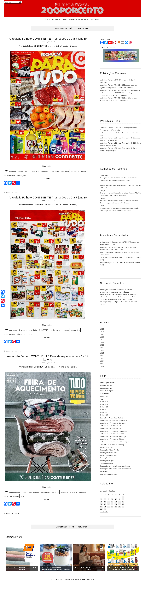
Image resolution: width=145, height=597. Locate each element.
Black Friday (104, 396)
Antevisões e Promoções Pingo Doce (113, 420)
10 (105, 502)
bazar (114, 297)
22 (123, 504)
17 (105, 504)
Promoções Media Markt (109, 455)
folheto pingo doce (123, 297)
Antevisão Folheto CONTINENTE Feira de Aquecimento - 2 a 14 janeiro (47, 358)
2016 (102, 356)
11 (108, 502)
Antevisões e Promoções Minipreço (113, 436)
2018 (102, 350)
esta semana (10, 175)
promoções (21, 175)
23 (101, 507)
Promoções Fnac (106, 447)
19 (112, 504)
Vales (65, 19)
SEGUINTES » (83, 28)
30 (101, 509)
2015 (102, 358)
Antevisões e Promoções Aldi (110, 428)
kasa (22, 496)
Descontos (95, 19)
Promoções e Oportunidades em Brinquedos (116, 469)
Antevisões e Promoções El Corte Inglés (114, 442)
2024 (102, 334)
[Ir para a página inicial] (72, 8)
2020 (102, 345)
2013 (102, 364)
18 (108, 504)
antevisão (45, 171)
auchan (127, 302)
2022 (102, 340)
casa (6, 496)
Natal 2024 (104, 401)
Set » (106, 512)
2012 (102, 366)
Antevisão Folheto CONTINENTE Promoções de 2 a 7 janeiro (48, 38)
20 (116, 504)
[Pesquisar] (20, 2)
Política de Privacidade (108, 474)
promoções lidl (110, 302)
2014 (102, 361)
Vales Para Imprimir (107, 391)
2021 (102, 342)
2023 (102, 337)
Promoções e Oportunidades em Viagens (115, 466)
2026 (102, 329)
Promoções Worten (107, 458)
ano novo (65, 171)
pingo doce (120, 302)
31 (105, 509)
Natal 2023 (104, 407)
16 (101, 504)
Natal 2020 (104, 415)
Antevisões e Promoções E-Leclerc (112, 439)
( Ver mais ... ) (47, 166)
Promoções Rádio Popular (109, 450)
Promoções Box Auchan (108, 452)
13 (116, 502)
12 (112, 502)
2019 (102, 348)
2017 (102, 353)
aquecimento (14, 492)
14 (119, 502)
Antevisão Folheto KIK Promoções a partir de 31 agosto (120, 90)
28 (119, 507)
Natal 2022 (104, 410)
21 (119, 504)
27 (116, 507)
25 (108, 507)
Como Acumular (106, 385)
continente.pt (34, 171)
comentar (18, 192)
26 (112, 507)
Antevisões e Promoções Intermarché (113, 431)
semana (12, 171)
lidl (104, 302)
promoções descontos (114, 294)
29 (123, 507)
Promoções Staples (107, 460)
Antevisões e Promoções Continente (113, 423)
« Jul (102, 512)
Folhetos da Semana (78, 19)
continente (75, 171)
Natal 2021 (104, 412)
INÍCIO (71, 28)
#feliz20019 (22, 171)
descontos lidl (122, 299)
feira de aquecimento (68, 492)
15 (123, 502)
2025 (102, 332)
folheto (83, 171)
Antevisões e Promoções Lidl (110, 426)
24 (105, 507)
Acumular (56, 19)
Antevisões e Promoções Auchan (112, 434)
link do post (8, 192)
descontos (55, 171)
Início (47, 19)
